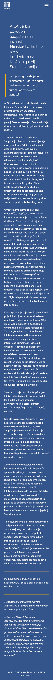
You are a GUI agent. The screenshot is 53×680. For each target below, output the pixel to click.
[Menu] (46, 5)
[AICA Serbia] (7, 5)
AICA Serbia (23, 672)
